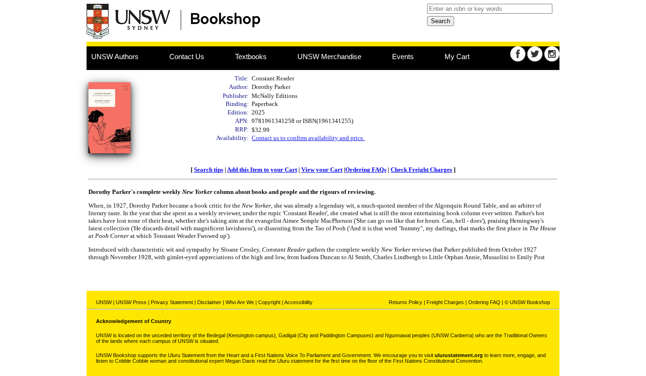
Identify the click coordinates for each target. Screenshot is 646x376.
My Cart (457, 56)
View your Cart (321, 169)
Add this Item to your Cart (262, 169)
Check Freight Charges (421, 169)
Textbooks (251, 56)
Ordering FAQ (484, 302)
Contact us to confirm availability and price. (308, 137)
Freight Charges (445, 302)
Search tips (208, 169)
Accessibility (298, 302)
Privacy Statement (172, 302)
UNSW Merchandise (329, 56)
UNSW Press (131, 302)
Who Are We (240, 302)
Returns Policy (405, 302)
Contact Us (186, 56)
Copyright (269, 302)
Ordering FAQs (365, 169)
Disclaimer (209, 302)
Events (403, 56)
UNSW (104, 302)
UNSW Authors (115, 56)
